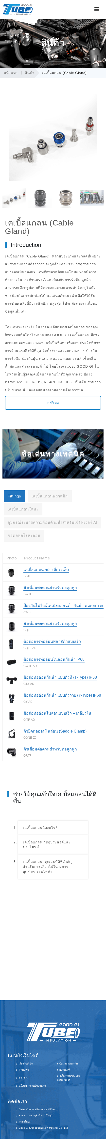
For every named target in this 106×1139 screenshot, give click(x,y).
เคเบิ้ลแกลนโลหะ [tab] (23, 509)
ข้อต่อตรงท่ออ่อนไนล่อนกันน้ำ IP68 (54, 659)
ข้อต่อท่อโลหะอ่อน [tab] (24, 535)
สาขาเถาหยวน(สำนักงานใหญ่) (35, 1115)
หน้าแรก (11, 73)
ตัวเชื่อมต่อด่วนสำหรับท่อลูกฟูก (50, 587)
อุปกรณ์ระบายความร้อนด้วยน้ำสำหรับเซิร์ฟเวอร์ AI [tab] (52, 522)
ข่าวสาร (23, 1077)
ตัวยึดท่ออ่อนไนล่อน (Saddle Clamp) (55, 731)
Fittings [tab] (14, 496)
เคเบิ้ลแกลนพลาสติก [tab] (50, 496)
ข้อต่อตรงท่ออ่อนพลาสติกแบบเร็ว (52, 641)
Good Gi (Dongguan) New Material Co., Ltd (43, 1127)
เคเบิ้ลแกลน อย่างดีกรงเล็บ (46, 570)
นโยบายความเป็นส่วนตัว (32, 1085)
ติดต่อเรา (24, 1069)
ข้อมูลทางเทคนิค (68, 1063)
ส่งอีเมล (53, 403)
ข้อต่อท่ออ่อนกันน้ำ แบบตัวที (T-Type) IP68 (60, 677)
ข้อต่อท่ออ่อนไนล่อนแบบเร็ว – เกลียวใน (57, 713)
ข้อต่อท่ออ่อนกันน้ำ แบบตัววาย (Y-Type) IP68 (62, 695)
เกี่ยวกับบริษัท (26, 1063)
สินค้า (30, 73)
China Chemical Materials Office (37, 1109)
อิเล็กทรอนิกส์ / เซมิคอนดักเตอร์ (68, 1078)
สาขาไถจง (24, 1121)
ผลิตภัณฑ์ (64, 1069)
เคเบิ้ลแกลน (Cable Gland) (64, 73)
